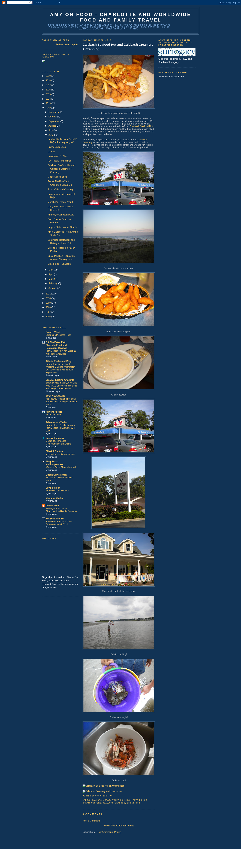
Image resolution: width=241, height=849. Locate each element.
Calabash (97, 800)
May (51, 269)
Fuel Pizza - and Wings (59, 160)
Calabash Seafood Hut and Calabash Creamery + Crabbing (61, 169)
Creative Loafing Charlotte (60, 380)
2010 (48, 298)
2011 (48, 293)
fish (122, 800)
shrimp (130, 803)
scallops (108, 803)
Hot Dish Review (55, 518)
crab (107, 800)
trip (138, 803)
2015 (48, 94)
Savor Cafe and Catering (60, 189)
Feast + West (53, 332)
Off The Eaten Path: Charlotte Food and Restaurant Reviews (56, 345)
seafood (120, 803)
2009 (48, 303)
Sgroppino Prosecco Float (58, 335)
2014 (48, 99)
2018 (48, 80)
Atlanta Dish (52, 505)
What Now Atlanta (55, 396)
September (54, 121)
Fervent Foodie (54, 411)
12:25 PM (108, 796)
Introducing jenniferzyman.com (60, 454)
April (51, 274)
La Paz (51, 151)
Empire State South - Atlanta (62, 227)
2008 (48, 307)
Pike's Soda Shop (57, 147)
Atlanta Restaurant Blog (58, 361)
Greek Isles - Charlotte (59, 264)
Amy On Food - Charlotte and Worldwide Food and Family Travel (120, 17)
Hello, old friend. (53, 414)
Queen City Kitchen (56, 474)
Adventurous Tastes (56, 422)
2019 (48, 76)
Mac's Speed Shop (57, 176)
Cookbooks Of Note (58, 156)
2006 (48, 316)
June (51, 135)
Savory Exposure (55, 438)
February (53, 283)
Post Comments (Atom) (109, 832)
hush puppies (134, 800)
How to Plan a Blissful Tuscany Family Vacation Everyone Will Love (60, 428)
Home (131, 825)
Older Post (121, 825)
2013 (48, 103)
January (53, 288)
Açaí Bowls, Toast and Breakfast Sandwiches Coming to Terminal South (61, 402)
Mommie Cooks (54, 498)
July (51, 130)
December (54, 112)
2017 (48, 85)
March (52, 279)
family (115, 800)
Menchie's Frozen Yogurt (60, 202)
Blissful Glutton (54, 451)
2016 (48, 89)
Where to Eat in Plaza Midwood (61, 467)
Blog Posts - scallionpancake (54, 463)
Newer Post (110, 825)
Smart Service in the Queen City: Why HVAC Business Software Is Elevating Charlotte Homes (61, 386)
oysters (96, 803)
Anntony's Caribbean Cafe (61, 214)
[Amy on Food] (43, 61)
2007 (48, 312)
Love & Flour (53, 487)
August (52, 125)
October (53, 116)
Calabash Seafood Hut (141, 126)
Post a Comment (91, 820)
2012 (48, 108)
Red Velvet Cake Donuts (57, 490)
